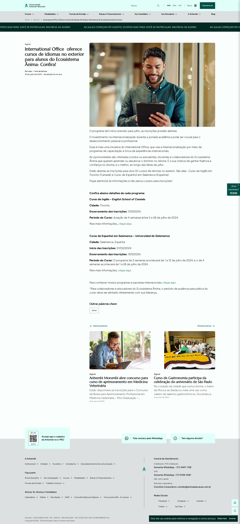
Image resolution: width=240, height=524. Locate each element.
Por (36, 71)
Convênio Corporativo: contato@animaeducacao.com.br (182, 487)
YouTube (178, 506)
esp (180, 6)
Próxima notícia (204, 326)
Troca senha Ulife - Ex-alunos (116, 497)
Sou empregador (51, 478)
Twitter (161, 506)
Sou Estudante (167, 14)
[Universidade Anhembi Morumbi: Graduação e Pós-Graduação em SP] (35, 5)
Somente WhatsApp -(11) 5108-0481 (172, 475)
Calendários (30, 497)
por (168, 6)
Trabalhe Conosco (54, 483)
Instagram (181, 501)
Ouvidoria (56, 464)
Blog (213, 14)
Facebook (162, 501)
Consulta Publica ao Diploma (86, 497)
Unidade (44, 464)
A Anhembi (193, 14)
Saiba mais (222, 518)
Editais (43, 497)
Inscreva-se (207, 5)
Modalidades (50, 14)
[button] (235, 502)
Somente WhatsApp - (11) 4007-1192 (172, 467)
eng (174, 6)
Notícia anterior (100, 326)
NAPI (67, 497)
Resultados (55, 497)
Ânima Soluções (32, 478)
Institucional (30, 464)
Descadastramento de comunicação (96, 464)
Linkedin (200, 501)
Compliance (71, 464)
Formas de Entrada (77, 14)
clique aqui (125, 223)
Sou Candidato (141, 14)
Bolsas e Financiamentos (110, 14)
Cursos (28, 14)
